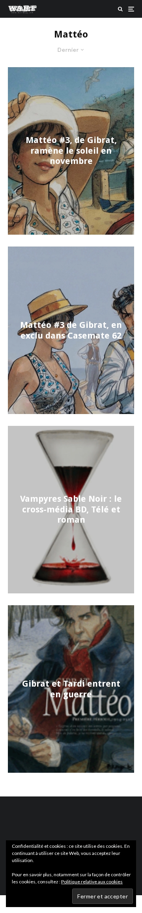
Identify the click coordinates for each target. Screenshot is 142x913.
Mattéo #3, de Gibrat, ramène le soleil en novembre (71, 151)
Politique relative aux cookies (92, 882)
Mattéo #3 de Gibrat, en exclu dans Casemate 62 (71, 330)
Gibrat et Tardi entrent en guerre (71, 689)
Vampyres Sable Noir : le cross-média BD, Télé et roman (71, 509)
